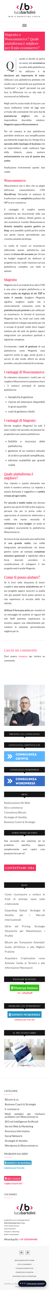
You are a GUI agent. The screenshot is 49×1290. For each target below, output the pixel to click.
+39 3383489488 (28, 1239)
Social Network (13, 1135)
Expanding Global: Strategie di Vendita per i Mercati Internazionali (25, 915)
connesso (22, 656)
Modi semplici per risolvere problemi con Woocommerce (25, 1115)
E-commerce (12, 1109)
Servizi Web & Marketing (19, 1126)
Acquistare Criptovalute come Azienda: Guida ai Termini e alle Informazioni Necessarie (25, 963)
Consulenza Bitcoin (15, 812)
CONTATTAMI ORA (20, 868)
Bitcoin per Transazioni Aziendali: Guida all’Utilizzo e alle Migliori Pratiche (25, 947)
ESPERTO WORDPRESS (25, 1014)
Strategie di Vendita (15, 817)
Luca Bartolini (16, 1284)
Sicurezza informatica (17, 1131)
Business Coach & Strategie (19, 822)
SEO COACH (13, 1178)
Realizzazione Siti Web (17, 802)
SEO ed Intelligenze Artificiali (21, 1121)
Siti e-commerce (13, 807)
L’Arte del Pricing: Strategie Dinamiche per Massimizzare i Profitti (25, 931)
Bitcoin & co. (12, 1099)
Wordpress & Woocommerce (21, 1145)
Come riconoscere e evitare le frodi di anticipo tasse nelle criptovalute (25, 899)
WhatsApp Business (25, 988)
